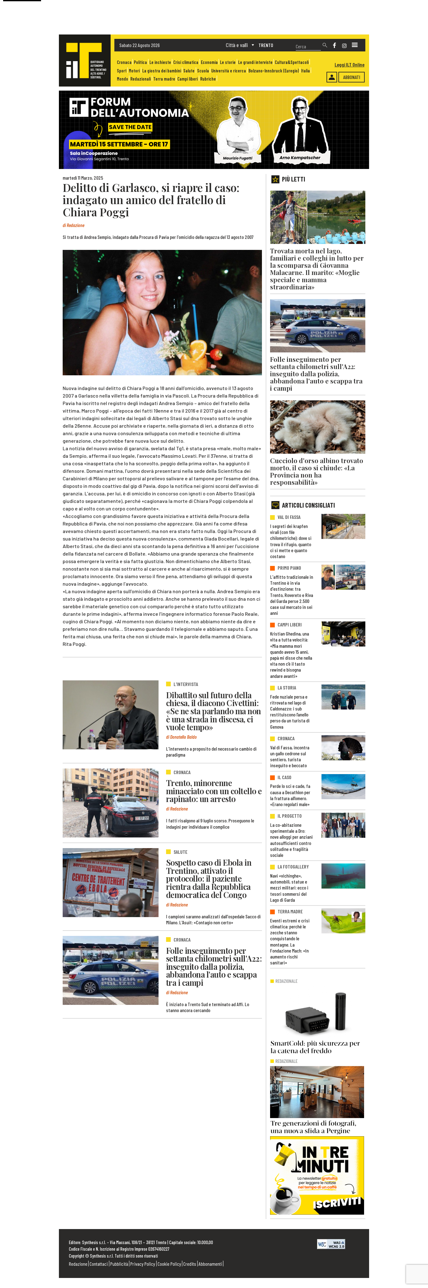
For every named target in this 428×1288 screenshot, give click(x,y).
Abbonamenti (210, 1264)
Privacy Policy (142, 1264)
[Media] (354, 45)
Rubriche (208, 79)
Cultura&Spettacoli (292, 62)
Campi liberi (187, 79)
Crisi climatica (185, 62)
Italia (305, 70)
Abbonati (351, 77)
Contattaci (99, 1264)
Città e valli (237, 44)
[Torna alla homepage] (85, 60)
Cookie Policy (169, 1264)
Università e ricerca (228, 70)
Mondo (122, 79)
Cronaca (124, 62)
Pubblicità (119, 1264)
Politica (140, 62)
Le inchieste (160, 62)
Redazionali (140, 79)
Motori (134, 70)
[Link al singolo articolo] (111, 714)
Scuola (203, 70)
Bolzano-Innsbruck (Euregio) (273, 70)
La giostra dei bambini (161, 70)
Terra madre (164, 79)
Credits (189, 1264)
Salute (189, 70)
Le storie (228, 62)
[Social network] (334, 45)
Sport (122, 70)
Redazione (78, 1264)
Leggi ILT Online (349, 64)
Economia (209, 62)
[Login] (331, 77)
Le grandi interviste (255, 62)
